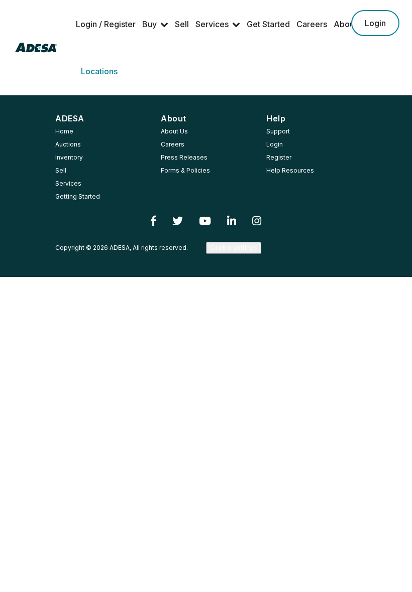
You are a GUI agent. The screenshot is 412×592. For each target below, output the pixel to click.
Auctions (68, 144)
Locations (99, 71)
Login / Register (106, 24)
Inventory (69, 157)
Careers (311, 24)
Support (278, 131)
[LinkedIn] (231, 221)
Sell (182, 24)
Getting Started (77, 196)
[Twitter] (177, 221)
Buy (149, 24)
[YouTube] (205, 221)
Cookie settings (233, 247)
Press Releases (184, 157)
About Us (174, 131)
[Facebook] (153, 221)
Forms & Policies (185, 170)
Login (375, 23)
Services (212, 24)
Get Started (268, 24)
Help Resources (290, 170)
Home (64, 131)
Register (278, 157)
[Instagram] (256, 221)
